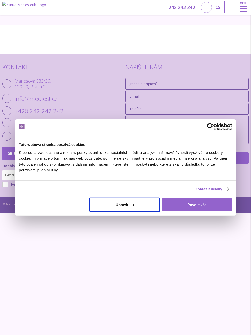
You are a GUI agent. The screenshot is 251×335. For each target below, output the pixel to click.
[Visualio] (244, 205)
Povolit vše (197, 204)
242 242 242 (181, 7)
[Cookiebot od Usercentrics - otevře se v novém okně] (210, 126)
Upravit (122, 204)
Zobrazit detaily (208, 189)
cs (218, 7)
